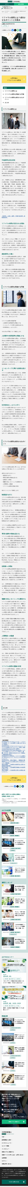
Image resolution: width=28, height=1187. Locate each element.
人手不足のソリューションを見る (14, 79)
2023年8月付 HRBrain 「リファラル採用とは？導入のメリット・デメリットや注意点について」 (14, 757)
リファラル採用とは (11, 91)
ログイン (7, 4)
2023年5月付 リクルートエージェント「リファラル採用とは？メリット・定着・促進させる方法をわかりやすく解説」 (13, 747)
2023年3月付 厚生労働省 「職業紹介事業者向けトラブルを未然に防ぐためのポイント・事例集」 (13, 762)
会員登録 (4, 1158)
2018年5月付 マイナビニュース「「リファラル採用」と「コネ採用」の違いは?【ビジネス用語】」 (14, 743)
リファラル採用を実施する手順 (14, 94)
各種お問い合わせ (6, 1163)
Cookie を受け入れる (14, 1181)
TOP (3, 11)
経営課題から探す (6, 1140)
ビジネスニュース (7, 12)
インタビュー (5, 1149)
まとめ (7, 102)
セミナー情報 (5, 1146)
